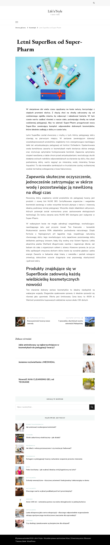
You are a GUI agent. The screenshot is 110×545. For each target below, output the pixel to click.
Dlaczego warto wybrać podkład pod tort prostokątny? (49, 491)
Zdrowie (29, 499)
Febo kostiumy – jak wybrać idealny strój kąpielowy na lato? (51, 470)
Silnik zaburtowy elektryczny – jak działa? (43, 437)
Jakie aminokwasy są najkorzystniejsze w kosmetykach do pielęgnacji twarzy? (39, 346)
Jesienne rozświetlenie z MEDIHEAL (37, 362)
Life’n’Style (55, 11)
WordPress (31, 541)
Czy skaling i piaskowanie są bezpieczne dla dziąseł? (48, 523)
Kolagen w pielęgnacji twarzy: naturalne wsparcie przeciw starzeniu (54, 459)
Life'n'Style (38, 538)
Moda (28, 467)
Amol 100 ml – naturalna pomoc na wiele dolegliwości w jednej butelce (56, 502)
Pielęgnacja (38, 424)
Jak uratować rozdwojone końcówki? (41, 427)
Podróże (29, 435)
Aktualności (31, 478)
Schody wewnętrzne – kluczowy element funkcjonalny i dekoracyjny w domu (57, 480)
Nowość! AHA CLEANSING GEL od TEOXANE (36, 380)
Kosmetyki (30, 424)
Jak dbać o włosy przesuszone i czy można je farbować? (49, 448)
